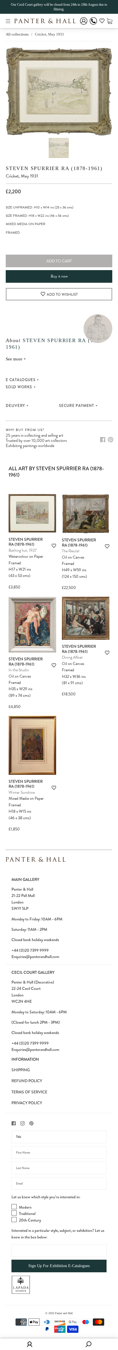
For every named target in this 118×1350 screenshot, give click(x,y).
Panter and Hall (64, 1313)
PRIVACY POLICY (26, 1103)
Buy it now (59, 276)
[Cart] (109, 21)
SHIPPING (20, 1070)
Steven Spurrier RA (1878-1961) (54, 168)
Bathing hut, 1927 (23, 550)
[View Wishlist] (102, 21)
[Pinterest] (111, 439)
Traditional (27, 1213)
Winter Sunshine (22, 792)
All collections (17, 34)
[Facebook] (103, 439)
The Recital (70, 551)
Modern (25, 1207)
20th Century (30, 1220)
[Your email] (59, 1183)
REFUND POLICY (26, 1081)
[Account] (83, 24)
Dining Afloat (72, 657)
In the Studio (19, 670)
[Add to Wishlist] (54, 546)
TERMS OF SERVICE (29, 1092)
